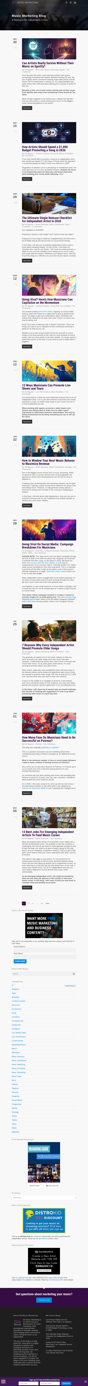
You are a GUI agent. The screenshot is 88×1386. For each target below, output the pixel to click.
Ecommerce (16, 1009)
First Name (18, 953)
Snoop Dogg (71, 597)
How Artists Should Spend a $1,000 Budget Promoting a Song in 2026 (45, 148)
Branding (15, 997)
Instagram (16, 1029)
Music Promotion (66, 154)
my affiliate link (22, 1278)
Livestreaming (17, 1041)
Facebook (16, 1017)
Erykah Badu (30, 601)
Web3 (14, 1128)
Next (47, 903)
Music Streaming (51, 70)
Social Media (65, 306)
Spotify (62, 70)
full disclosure (41, 1239)
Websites (15, 1132)
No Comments (27, 156)
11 (42, 903)
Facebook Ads (17, 1021)
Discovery (40, 70)
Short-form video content (56, 571)
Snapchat (15, 1096)
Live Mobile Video (19, 1033)
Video (30, 553)
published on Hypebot (50, 747)
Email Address (19, 947)
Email (14, 1013)
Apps (14, 993)
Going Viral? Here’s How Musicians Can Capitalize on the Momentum (47, 301)
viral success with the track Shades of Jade (44, 563)
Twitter (14, 1120)
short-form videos (46, 312)
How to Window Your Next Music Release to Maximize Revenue (48, 462)
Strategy (68, 467)
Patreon (39, 744)
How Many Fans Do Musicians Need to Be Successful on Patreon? (48, 739)
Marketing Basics (19, 1045)
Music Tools (16, 1076)
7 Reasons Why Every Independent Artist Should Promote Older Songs (48, 646)
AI (43, 985)
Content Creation (42, 154)
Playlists (15, 1088)
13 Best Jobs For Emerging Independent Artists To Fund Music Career (48, 833)
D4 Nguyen (29, 70)
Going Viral (54, 306)
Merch (14, 1049)
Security (15, 1092)
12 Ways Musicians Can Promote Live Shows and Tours (46, 386)
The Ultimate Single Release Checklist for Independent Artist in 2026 (47, 219)
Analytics (15, 989)
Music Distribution (56, 224)
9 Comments (37, 227)
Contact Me (44, 1300)
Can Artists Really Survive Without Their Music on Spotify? (48, 64)
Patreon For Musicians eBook (34, 788)
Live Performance (43, 392)
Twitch (14, 1116)
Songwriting (16, 1104)
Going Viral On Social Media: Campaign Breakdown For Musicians (47, 545)
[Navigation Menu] (75, 3)
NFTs (14, 1080)
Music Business (42, 224)
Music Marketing (61, 551)
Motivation (16, 1053)
